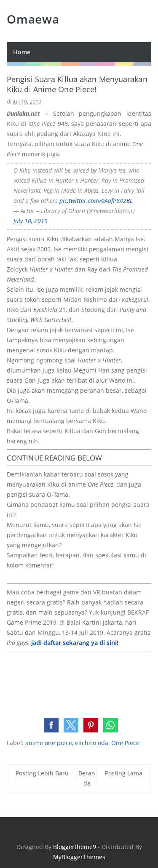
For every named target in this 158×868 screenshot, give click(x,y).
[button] (51, 725)
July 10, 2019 (30, 221)
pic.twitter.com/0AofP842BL (96, 201)
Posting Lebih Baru (42, 773)
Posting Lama (123, 773)
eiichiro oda (91, 743)
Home (21, 52)
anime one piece (48, 743)
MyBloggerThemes (79, 857)
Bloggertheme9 (74, 847)
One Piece (125, 743)
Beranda (86, 778)
